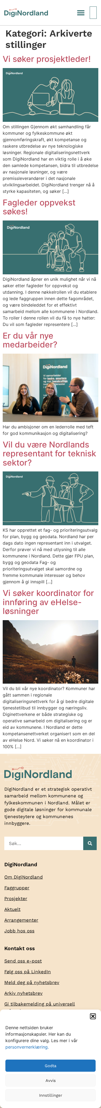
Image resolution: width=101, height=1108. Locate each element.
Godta (50, 1065)
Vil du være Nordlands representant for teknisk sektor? (49, 453)
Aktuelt (12, 909)
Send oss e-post (23, 961)
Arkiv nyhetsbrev (23, 993)
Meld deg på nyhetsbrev (31, 982)
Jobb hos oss (19, 930)
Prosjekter (15, 898)
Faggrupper (16, 887)
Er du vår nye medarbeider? (30, 340)
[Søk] (90, 843)
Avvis (51, 1080)
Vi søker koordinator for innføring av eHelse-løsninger (48, 602)
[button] (93, 1016)
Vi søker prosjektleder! (47, 59)
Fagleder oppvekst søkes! (39, 207)
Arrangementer (21, 920)
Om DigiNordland (23, 877)
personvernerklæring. (27, 1047)
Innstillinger (50, 1095)
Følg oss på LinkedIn (27, 971)
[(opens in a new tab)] (50, 420)
